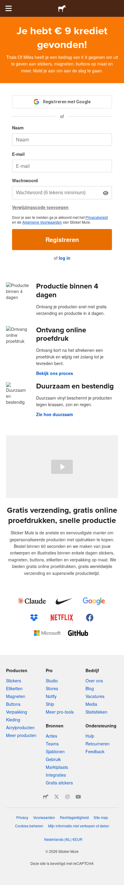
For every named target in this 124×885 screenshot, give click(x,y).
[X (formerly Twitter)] (56, 796)
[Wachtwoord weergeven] (105, 193)
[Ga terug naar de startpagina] (62, 8)
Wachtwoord (25, 180)
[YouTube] (78, 796)
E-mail (18, 154)
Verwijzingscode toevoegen (40, 207)
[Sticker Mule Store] (45, 796)
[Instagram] (67, 796)
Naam (17, 128)
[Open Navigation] (8, 8)
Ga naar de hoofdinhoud (4, 4)
